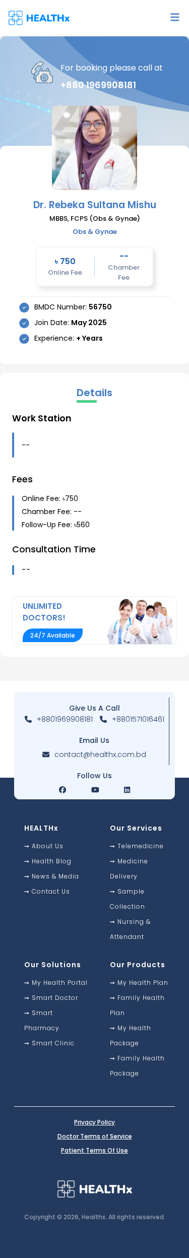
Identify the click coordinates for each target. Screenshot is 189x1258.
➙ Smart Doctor (51, 997)
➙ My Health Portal (56, 982)
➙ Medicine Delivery (129, 868)
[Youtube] (95, 789)
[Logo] (43, 18)
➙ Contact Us (47, 891)
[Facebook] (62, 789)
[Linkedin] (127, 789)
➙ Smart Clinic (49, 1043)
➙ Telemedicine (137, 846)
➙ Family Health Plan (137, 1005)
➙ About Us (44, 846)
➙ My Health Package (130, 1035)
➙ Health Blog (48, 861)
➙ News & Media (51, 876)
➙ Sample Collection (127, 899)
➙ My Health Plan (139, 982)
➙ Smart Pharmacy (41, 1020)
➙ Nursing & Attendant (130, 929)
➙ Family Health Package (137, 1066)
